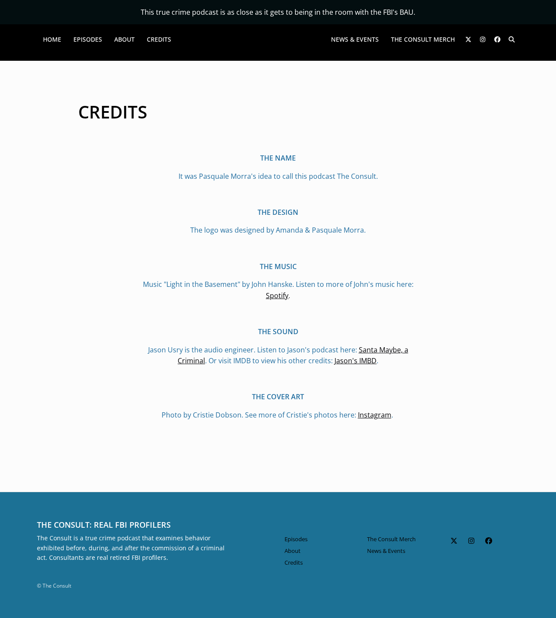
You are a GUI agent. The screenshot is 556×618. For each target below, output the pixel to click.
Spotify (277, 295)
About (124, 39)
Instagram (374, 415)
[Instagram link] (483, 39)
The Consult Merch (423, 39)
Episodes (87, 39)
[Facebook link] (497, 39)
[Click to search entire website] (512, 39)
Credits (159, 39)
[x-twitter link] (468, 39)
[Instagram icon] (471, 540)
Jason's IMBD (355, 360)
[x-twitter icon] (454, 540)
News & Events (355, 39)
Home (52, 39)
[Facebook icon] (488, 540)
